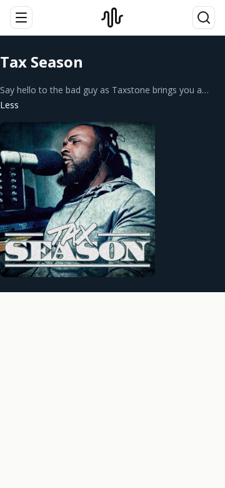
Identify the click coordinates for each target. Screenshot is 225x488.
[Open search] (203, 17)
